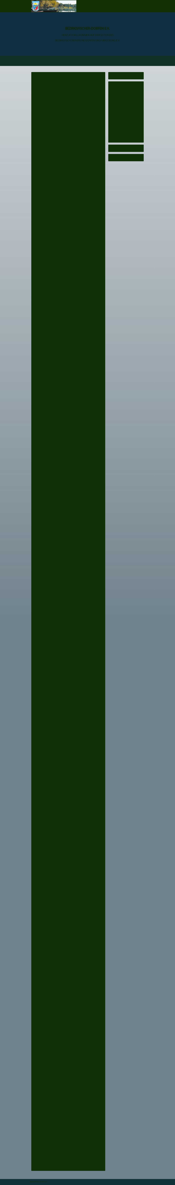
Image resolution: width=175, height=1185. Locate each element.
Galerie (107, 58)
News (79, 58)
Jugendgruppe (121, 58)
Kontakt (136, 58)
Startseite (39, 58)
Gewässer (68, 58)
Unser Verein (54, 58)
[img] (53, 6)
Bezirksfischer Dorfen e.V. (38, 1181)
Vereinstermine (92, 58)
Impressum (89, 63)
